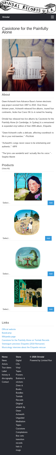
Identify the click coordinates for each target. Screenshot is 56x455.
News (4, 360)
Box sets (20, 436)
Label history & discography (7, 375)
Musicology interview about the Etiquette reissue (24, 347)
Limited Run (46, 360)
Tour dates (6, 367)
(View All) (6, 168)
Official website (9, 329)
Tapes (18, 371)
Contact (5, 382)
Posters (19, 375)
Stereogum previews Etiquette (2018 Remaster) (23, 344)
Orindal (5, 17)
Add (51, 203)
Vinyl (18, 367)
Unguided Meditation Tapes (20, 421)
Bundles (19, 393)
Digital (18, 360)
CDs (18, 364)
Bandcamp (7, 333)
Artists (5, 364)
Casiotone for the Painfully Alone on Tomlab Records (25, 340)
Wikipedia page (9, 336)
